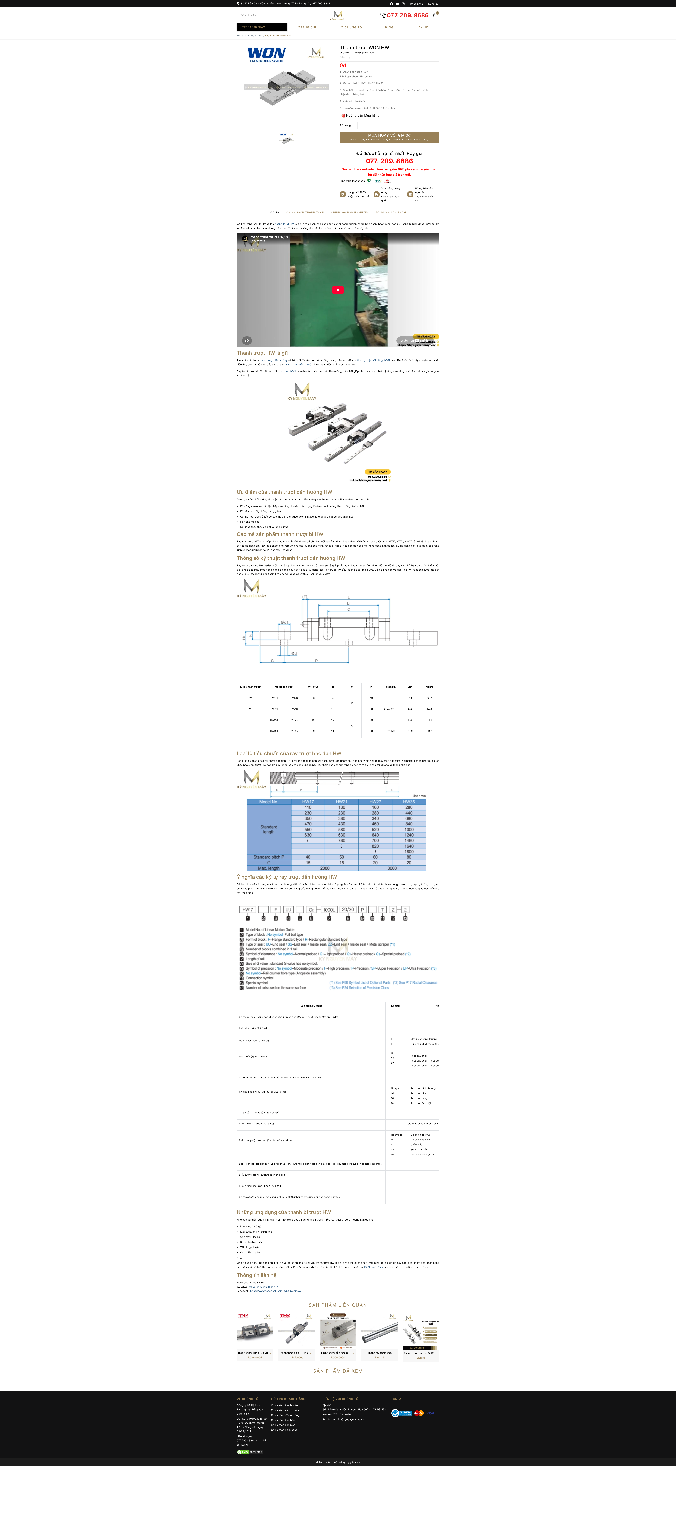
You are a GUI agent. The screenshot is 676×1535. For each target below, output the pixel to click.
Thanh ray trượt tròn (380, 1352)
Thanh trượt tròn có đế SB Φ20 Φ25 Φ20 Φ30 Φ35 (434, 1352)
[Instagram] (403, 3)
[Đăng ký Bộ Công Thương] (401, 1412)
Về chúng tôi (351, 27)
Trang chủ (308, 27)
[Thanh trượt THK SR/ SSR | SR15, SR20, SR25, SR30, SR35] (255, 1330)
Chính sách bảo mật (283, 1424)
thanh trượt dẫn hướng (273, 360)
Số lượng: (346, 125)
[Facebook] (391, 3)
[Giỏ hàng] (435, 16)
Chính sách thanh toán (284, 1405)
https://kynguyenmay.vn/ (263, 1286)
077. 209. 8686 (320, 3)
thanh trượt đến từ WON (299, 364)
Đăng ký (433, 3)
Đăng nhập (416, 3)
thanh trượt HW (284, 223)
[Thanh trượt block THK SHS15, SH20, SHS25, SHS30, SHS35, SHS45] (296, 1330)
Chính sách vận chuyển (285, 1410)
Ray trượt (256, 35)
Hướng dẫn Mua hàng (362, 115)
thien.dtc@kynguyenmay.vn (347, 1419)
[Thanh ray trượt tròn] (379, 1330)
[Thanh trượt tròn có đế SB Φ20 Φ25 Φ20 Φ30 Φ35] (421, 1330)
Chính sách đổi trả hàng (285, 1415)
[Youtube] (397, 3)
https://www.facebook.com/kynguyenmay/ (275, 1290)
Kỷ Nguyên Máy (373, 1266)
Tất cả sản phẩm (253, 27)
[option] (286, 87)
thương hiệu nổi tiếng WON (373, 360)
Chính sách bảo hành (283, 1419)
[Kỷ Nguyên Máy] (338, 15)
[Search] (297, 15)
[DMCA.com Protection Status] (250, 1451)
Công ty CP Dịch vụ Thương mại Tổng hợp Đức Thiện (250, 1409)
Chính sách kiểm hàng (284, 1429)
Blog (389, 27)
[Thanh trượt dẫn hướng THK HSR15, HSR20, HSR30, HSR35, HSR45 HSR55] (338, 1330)
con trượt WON (287, 371)
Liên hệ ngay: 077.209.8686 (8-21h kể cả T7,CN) (251, 1440)
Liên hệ (422, 27)
